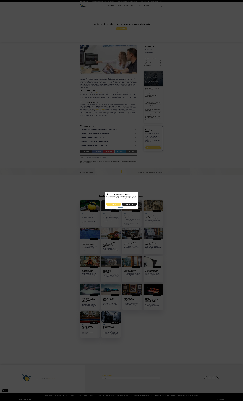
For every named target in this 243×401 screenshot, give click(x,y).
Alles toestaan (114, 204)
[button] (136, 194)
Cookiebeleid (120, 207)
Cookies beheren (129, 204)
